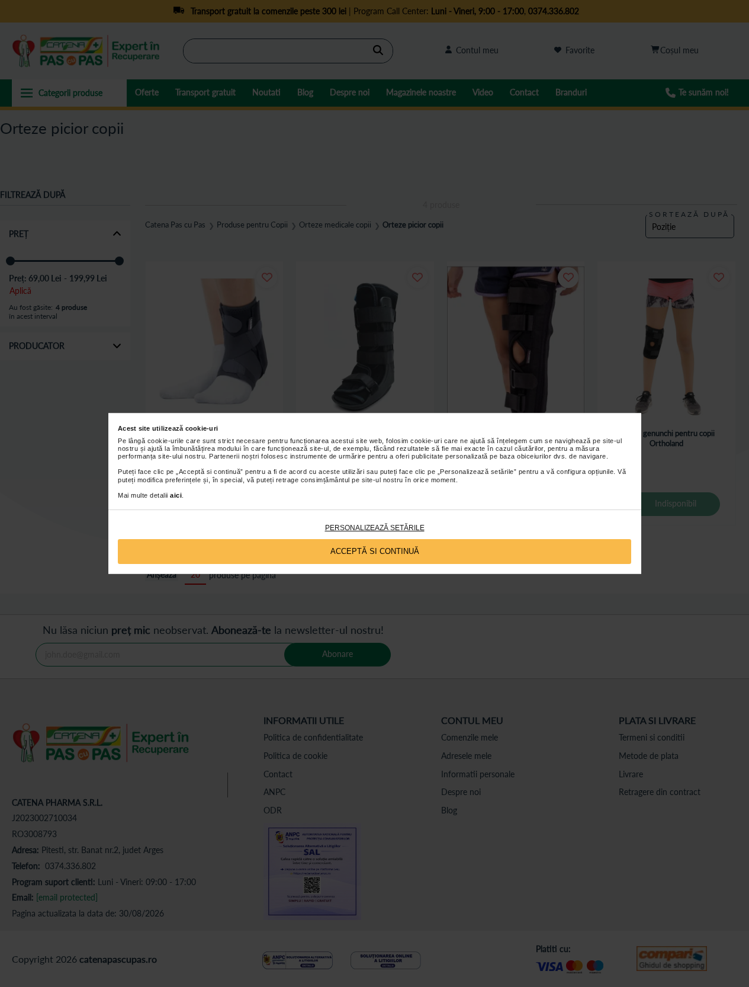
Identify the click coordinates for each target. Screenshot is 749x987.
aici (176, 495)
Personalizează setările (375, 528)
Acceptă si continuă (374, 551)
